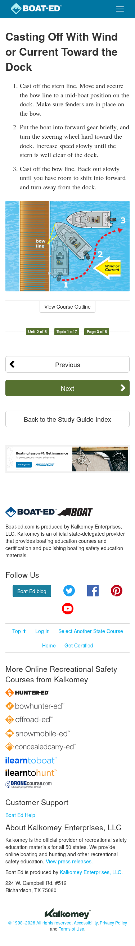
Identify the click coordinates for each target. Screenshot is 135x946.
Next (67, 388)
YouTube (67, 608)
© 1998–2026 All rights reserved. (40, 922)
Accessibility (86, 922)
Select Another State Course (90, 630)
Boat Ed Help (20, 814)
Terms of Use (71, 929)
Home (49, 645)
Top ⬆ (19, 630)
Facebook (93, 590)
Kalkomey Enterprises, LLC (90, 872)
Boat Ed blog (31, 591)
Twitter (69, 590)
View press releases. (69, 861)
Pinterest (116, 590)
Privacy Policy (113, 922)
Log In (42, 630)
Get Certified (78, 645)
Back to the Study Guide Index (67, 419)
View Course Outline (67, 306)
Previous (67, 364)
